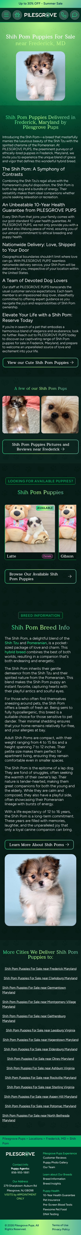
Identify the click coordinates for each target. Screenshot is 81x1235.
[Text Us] (74, 15)
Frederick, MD (56, 1138)
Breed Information (54, 1179)
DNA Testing (51, 1214)
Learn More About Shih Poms (36, 844)
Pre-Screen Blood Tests (57, 1204)
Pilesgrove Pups (13, 1138)
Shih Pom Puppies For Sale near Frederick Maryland (40, 969)
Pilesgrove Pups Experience (60, 1153)
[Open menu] (6, 15)
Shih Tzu (12, 643)
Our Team (49, 1167)
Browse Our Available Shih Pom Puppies (33, 576)
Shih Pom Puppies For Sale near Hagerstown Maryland (40, 1040)
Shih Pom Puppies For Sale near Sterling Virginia (40, 1087)
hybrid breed (15, 652)
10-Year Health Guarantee (59, 1195)
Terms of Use (60, 1225)
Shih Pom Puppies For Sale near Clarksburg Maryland (40, 978)
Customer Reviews (54, 1157)
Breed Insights (52, 1183)
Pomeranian (37, 643)
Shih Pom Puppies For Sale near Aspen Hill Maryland (40, 1096)
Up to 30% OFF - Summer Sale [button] (41, 3)
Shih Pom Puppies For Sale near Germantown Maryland (34, 990)
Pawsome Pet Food (55, 1209)
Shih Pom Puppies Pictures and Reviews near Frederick (40, 447)
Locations (35, 1138)
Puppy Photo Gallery (55, 1162)
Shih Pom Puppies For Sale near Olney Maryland (40, 1059)
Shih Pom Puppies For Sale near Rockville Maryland (40, 1077)
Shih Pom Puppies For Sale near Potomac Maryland (40, 1106)
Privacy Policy (61, 1229)
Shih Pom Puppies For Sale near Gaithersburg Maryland (33, 1018)
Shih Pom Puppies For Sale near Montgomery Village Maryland (39, 1004)
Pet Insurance (51, 1200)
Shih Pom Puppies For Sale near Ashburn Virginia (40, 1068)
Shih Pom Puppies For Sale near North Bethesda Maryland (35, 1118)
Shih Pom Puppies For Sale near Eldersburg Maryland (40, 1049)
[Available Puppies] (17, 15)
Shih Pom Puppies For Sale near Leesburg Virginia (40, 1030)
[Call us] (63, 15)
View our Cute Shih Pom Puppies (38, 362)
